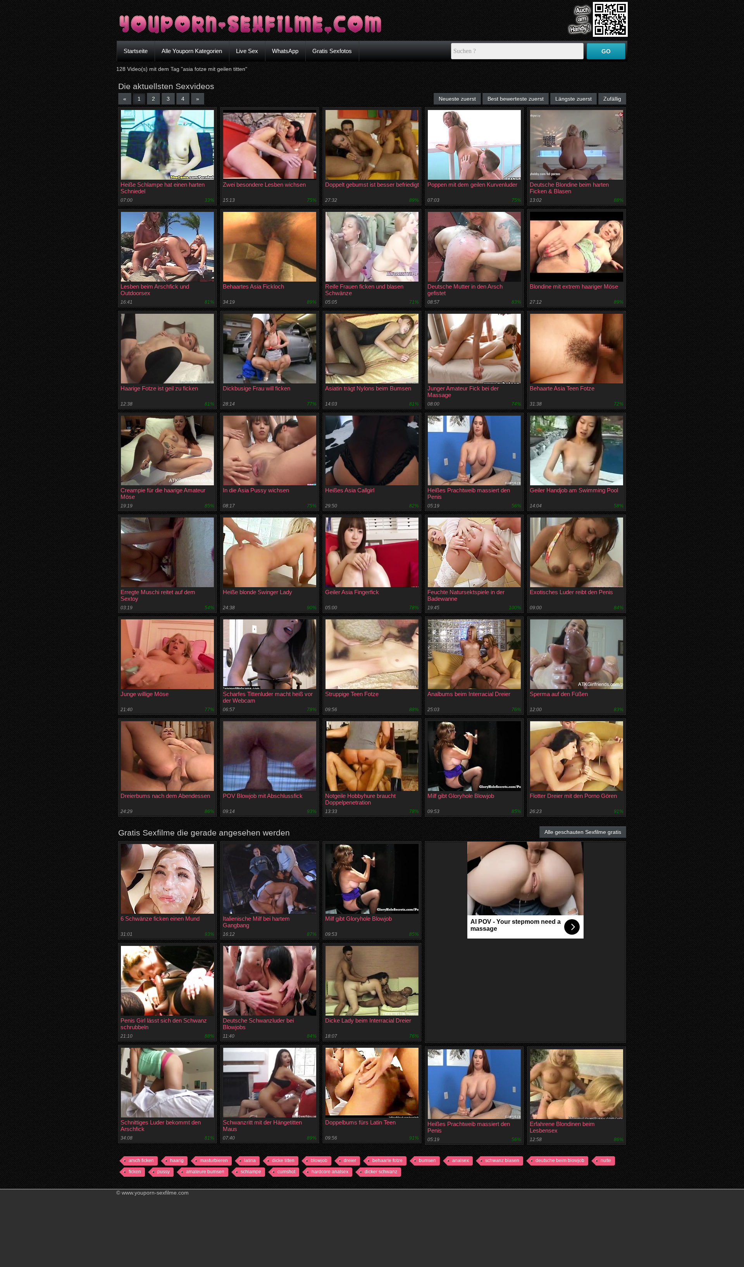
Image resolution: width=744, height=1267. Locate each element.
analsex (460, 1160)
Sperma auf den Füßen (559, 694)
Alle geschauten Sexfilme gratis (582, 832)
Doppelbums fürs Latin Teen (360, 1122)
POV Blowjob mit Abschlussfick (263, 796)
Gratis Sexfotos (332, 51)
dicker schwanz (381, 1171)
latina (250, 1160)
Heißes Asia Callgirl (349, 490)
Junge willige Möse (145, 694)
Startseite (136, 51)
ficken (135, 1171)
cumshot (286, 1171)
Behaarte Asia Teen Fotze (562, 388)
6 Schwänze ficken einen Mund (160, 918)
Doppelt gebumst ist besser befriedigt (372, 184)
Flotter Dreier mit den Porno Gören (573, 796)
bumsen (427, 1160)
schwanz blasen (502, 1160)
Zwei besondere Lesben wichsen (264, 184)
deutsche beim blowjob (560, 1160)
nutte (606, 1160)
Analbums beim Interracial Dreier (468, 694)
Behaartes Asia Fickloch (253, 286)
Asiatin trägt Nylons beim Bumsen (368, 388)
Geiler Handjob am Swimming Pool (574, 490)
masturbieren (214, 1160)
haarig (177, 1160)
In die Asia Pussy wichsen (256, 490)
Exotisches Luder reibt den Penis (571, 592)
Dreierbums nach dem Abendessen (165, 796)
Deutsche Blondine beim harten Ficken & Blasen (569, 187)
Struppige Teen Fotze (352, 694)
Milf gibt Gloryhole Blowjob (460, 796)
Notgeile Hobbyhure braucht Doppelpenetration (360, 799)
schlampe (251, 1171)
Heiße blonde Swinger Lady (257, 592)
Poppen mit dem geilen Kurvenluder (472, 184)
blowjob (319, 1160)
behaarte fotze (387, 1160)
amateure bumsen (205, 1171)
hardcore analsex (330, 1171)
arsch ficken (141, 1160)
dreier (350, 1160)
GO (606, 51)
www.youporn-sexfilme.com (155, 1193)
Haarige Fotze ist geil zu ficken (159, 388)
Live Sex (247, 51)
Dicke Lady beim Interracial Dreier (368, 1020)
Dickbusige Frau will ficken (256, 388)
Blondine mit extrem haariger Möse (574, 286)
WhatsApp (285, 51)
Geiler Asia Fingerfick (352, 592)
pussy (163, 1171)
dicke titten (283, 1160)
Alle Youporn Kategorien (192, 51)
